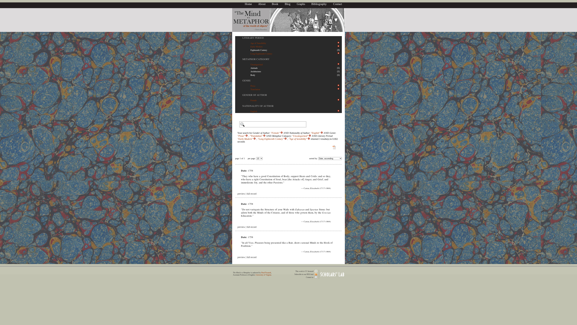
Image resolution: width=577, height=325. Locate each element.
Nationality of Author (258, 105)
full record (251, 193)
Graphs (301, 4)
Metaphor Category (256, 59)
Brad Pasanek (266, 273)
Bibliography (319, 4)
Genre (246, 80)
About (262, 4)
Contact (337, 4)
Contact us (310, 277)
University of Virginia (263, 275)
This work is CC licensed (304, 271)
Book (275, 4)
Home (248, 4)
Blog (287, 4)
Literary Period (253, 37)
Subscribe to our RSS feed (304, 274)
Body (252, 75)
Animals (254, 68)
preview (241, 193)
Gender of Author (254, 94)
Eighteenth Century (258, 50)
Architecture (255, 71)
